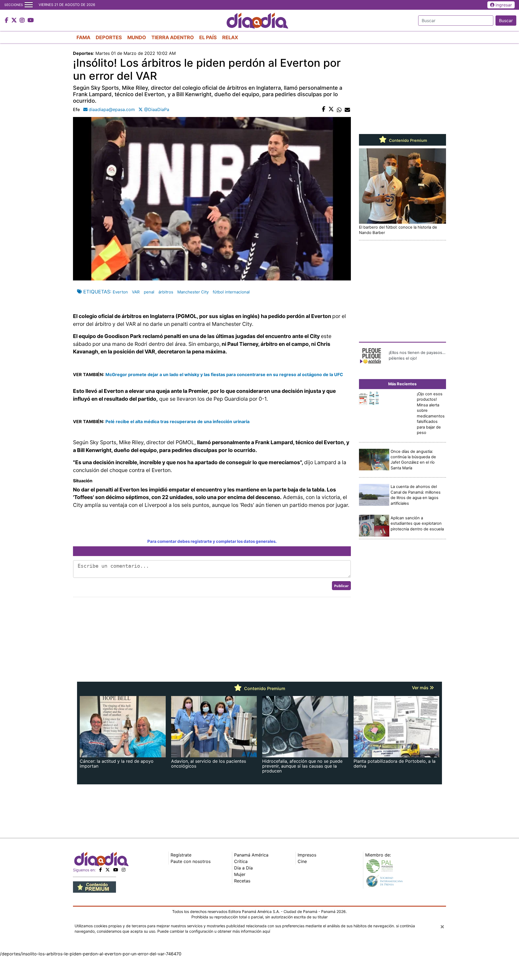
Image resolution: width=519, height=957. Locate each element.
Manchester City (193, 292)
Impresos (307, 855)
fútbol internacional (231, 292)
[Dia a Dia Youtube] (31, 20)
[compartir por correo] (347, 109)
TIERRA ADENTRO (172, 37)
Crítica (241, 861)
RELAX (230, 37)
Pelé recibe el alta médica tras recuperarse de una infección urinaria (177, 421)
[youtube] (115, 869)
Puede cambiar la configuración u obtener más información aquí (213, 931)
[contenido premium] (94, 886)
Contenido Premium (407, 140)
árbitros (165, 292)
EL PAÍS (208, 37)
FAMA (83, 37)
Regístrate (181, 855)
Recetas (242, 881)
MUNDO (136, 37)
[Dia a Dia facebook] (7, 20)
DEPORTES (109, 37)
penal (149, 292)
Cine (302, 861)
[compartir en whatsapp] (339, 109)
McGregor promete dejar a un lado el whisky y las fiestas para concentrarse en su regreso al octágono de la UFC (223, 374)
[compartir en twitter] (331, 109)
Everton (120, 292)
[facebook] (100, 869)
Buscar (506, 20)
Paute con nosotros (191, 861)
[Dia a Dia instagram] (23, 20)
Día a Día (243, 868)
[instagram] (123, 869)
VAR (136, 292)
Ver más (421, 687)
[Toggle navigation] (28, 5)
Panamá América (251, 855)
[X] (107, 869)
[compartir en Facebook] (324, 109)
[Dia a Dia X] (14, 20)
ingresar (503, 5)
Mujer (239, 874)
